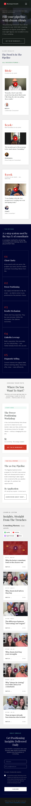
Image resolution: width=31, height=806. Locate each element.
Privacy (7, 802)
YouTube (17, 532)
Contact (23, 802)
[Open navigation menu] (26, 4)
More (19, 535)
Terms (11, 802)
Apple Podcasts (10, 535)
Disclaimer (17, 802)
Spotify (8, 532)
